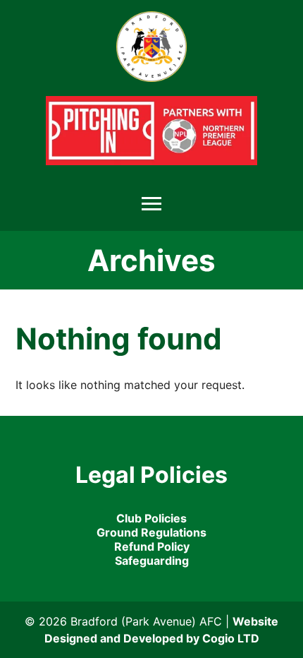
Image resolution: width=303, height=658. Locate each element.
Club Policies (151, 518)
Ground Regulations (151, 532)
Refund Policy (152, 546)
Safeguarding (152, 561)
